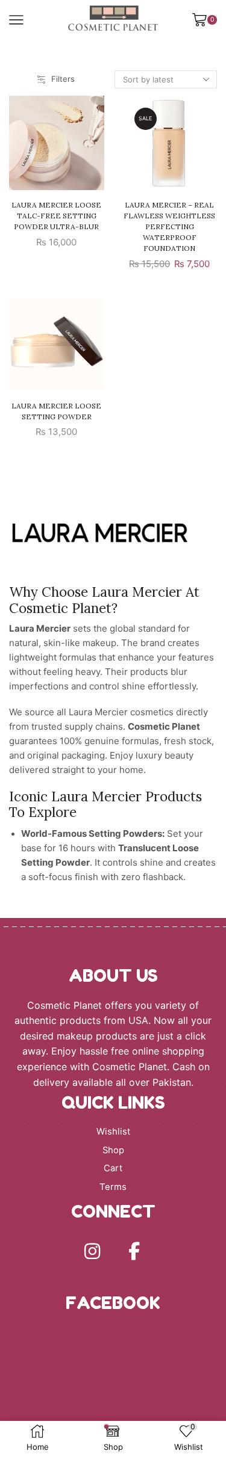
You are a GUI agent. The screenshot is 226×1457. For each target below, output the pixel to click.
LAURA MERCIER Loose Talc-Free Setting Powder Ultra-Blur (56, 215)
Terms (113, 1186)
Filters (63, 79)
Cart (113, 1168)
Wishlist (113, 1131)
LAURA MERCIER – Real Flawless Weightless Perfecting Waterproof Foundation (169, 226)
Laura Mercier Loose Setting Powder (56, 411)
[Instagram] (92, 1251)
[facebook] (134, 1251)
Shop (113, 1150)
